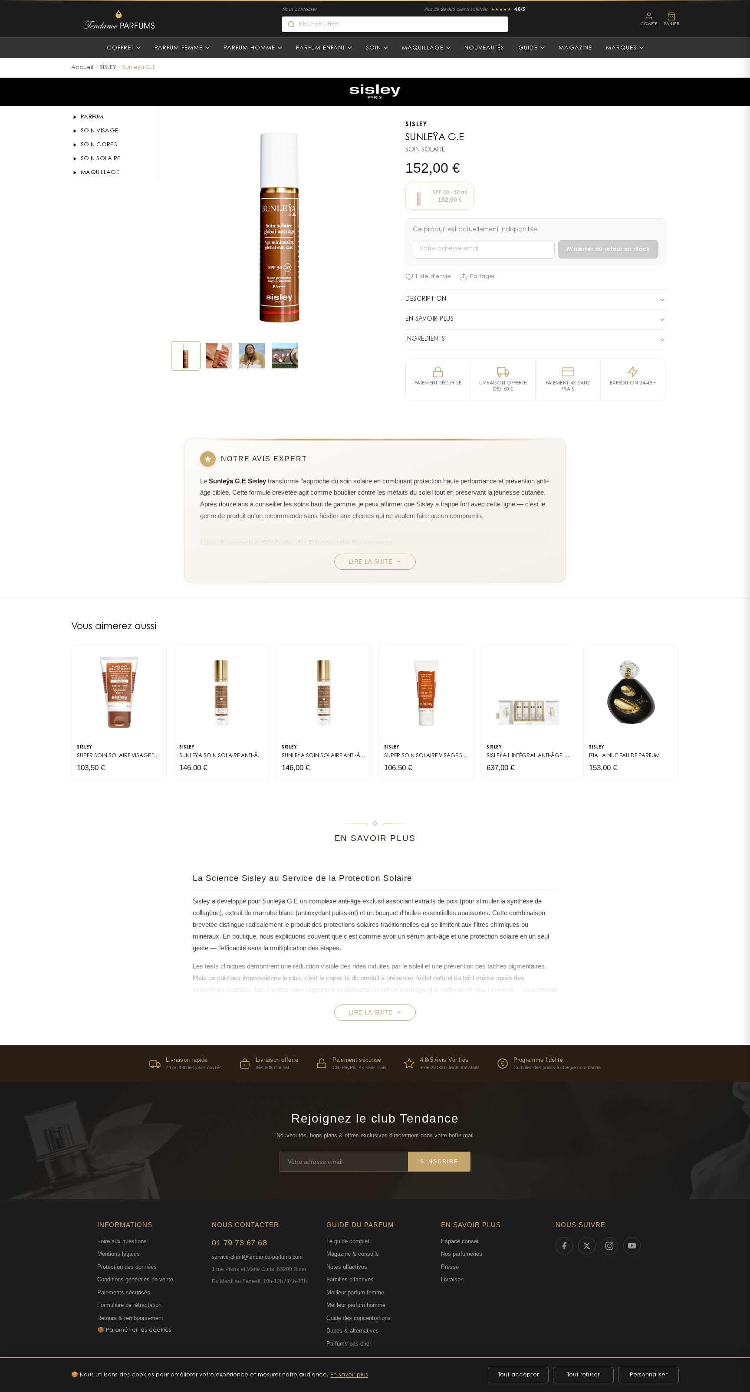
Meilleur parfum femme (355, 1292)
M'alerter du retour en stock (608, 249)
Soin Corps (99, 145)
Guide (528, 48)
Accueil (82, 67)
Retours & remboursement (130, 1318)
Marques (621, 48)
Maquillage (423, 48)
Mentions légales (118, 1254)
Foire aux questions (122, 1241)
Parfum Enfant (320, 48)
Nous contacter (299, 10)
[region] (375, 1063)
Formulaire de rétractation (129, 1305)
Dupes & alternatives (352, 1330)
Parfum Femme (179, 48)
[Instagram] (609, 1245)
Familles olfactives (350, 1279)
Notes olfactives (346, 1267)
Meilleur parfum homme (355, 1305)
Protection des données (127, 1267)
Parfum (92, 117)
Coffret (120, 48)
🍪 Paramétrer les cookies (134, 1330)
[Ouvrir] (74, 117)
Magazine (575, 48)
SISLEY (108, 67)
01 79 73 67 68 (239, 1242)
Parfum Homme (249, 48)
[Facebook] (564, 1245)
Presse (450, 1267)
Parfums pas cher (348, 1343)
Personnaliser (648, 1375)
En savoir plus (349, 1375)
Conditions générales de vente (135, 1279)
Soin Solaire (101, 158)
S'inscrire (439, 1162)
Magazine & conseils (352, 1254)
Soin (373, 48)
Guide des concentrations (358, 1318)
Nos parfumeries (461, 1254)
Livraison (452, 1279)
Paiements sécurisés (123, 1292)
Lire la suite (370, 561)
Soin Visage (99, 131)
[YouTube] (632, 1245)
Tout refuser (583, 1375)
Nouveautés (484, 48)
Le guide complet (347, 1241)
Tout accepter (518, 1375)
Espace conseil (460, 1241)
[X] (586, 1245)
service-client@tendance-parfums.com (257, 1257)
